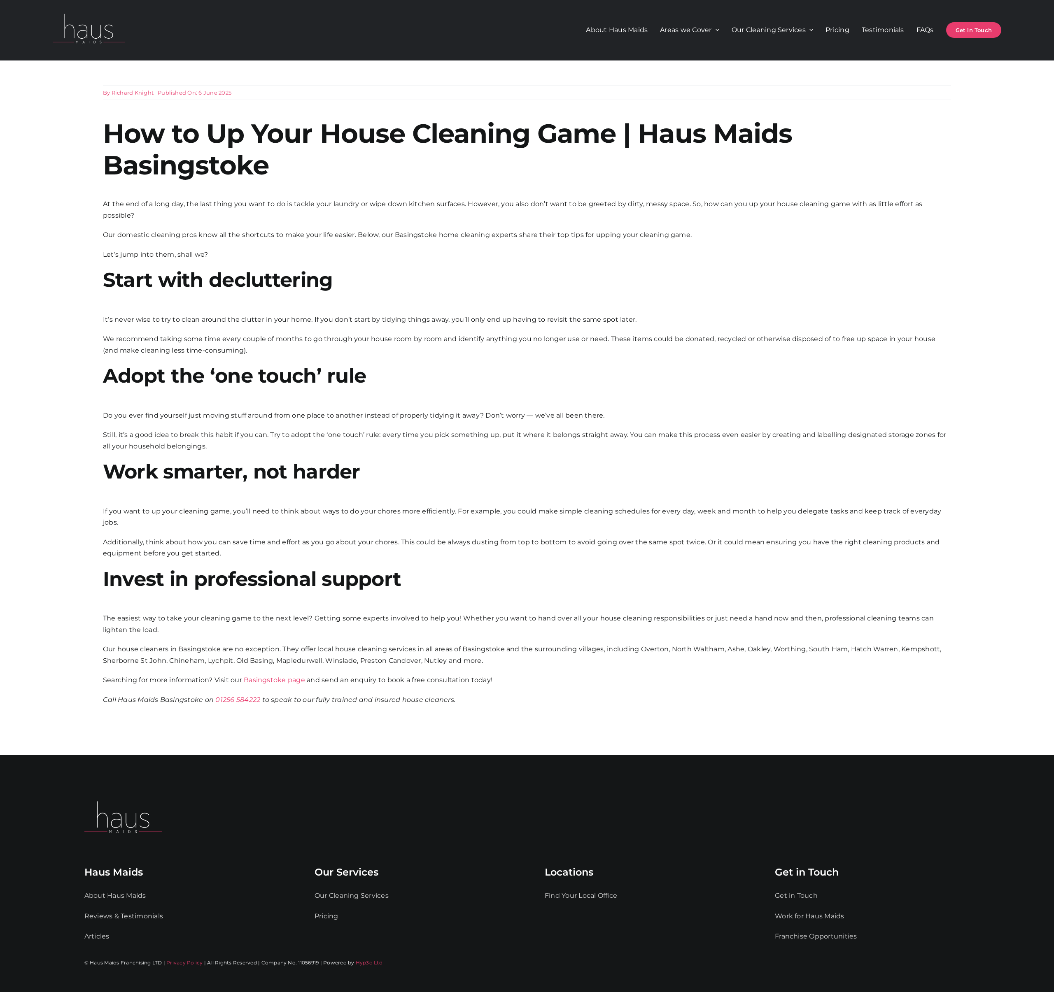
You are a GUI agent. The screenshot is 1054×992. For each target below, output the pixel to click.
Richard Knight (133, 92)
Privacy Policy (184, 962)
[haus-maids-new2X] (89, 12)
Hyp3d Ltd (369, 962)
